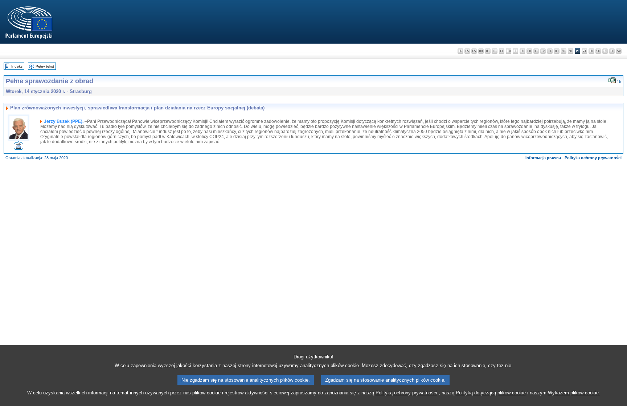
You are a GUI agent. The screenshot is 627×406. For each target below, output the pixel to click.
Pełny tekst (45, 66)
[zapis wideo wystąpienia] (18, 148)
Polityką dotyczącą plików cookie (491, 392)
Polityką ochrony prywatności (406, 392)
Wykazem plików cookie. (574, 392)
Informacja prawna (543, 158)
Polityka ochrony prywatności (593, 158)
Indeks (16, 66)
